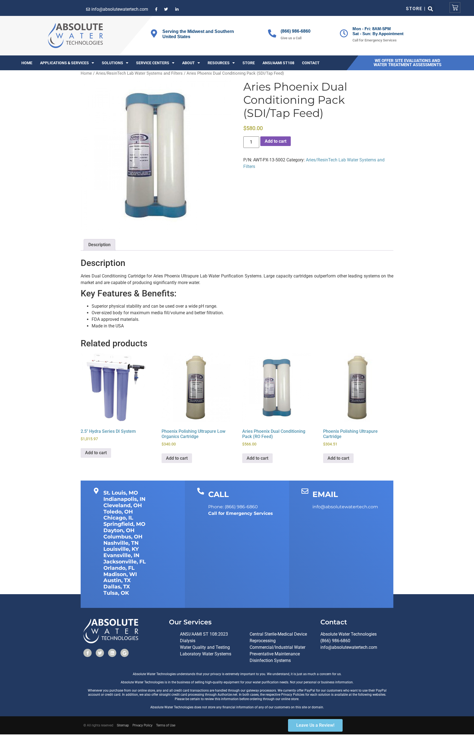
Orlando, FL (118, 568)
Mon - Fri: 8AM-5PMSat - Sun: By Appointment (378, 31)
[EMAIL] (304, 491)
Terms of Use (165, 725)
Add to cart (275, 141)
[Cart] (455, 7)
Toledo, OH (118, 512)
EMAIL (325, 494)
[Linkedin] (112, 653)
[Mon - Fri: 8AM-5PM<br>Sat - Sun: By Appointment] (344, 33)
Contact (311, 63)
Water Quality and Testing (205, 647)
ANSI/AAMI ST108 (278, 63)
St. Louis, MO (120, 493)
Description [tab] (99, 244)
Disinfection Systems (270, 660)
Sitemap (123, 725)
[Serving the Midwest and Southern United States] (154, 33)
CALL (218, 494)
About (188, 63)
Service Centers (152, 63)
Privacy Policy (142, 725)
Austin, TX (117, 580)
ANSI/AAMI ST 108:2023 (204, 634)
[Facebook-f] (87, 653)
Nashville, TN (121, 543)
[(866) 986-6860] (272, 33)
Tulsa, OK (116, 593)
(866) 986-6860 (296, 31)
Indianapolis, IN (124, 499)
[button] (430, 8)
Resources (219, 63)
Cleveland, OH (122, 505)
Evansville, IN (121, 555)
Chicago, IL (118, 518)
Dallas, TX (116, 586)
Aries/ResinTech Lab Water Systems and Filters (139, 73)
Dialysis (187, 640)
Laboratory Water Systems (205, 653)
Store (248, 63)
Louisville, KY (121, 549)
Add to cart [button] (96, 452)
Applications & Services (64, 63)
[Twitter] (100, 653)
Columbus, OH (122, 537)
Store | (416, 8)
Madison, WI (120, 574)
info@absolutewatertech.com (348, 647)
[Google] (124, 653)
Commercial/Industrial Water (277, 647)
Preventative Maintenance (275, 653)
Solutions (112, 63)
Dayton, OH (118, 530)
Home (26, 63)
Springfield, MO (124, 524)
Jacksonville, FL (124, 561)
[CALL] (200, 491)
